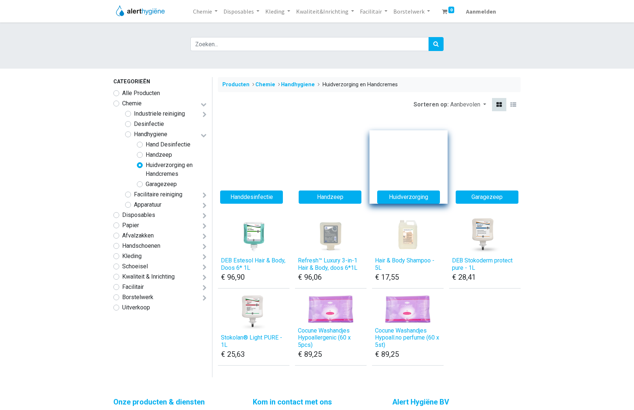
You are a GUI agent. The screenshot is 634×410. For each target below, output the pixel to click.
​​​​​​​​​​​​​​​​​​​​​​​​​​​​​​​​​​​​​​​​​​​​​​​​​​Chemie (132, 103)
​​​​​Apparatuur (147, 204)
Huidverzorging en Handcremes (169, 169)
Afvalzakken (138, 235)
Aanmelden (481, 11)
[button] (468, 104)
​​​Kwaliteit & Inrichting (148, 276)
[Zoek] (436, 44)
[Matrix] (499, 104)
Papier (130, 225)
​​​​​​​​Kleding (132, 256)
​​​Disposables (138, 214)
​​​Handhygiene (150, 134)
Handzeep (159, 154)
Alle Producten (141, 93)
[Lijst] (513, 104)
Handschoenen (141, 245)
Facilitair (133, 286)
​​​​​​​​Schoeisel (135, 266)
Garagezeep (161, 184)
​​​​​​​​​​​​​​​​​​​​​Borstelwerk (137, 297)
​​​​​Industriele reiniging (159, 113)
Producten (235, 84)
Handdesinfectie (251, 196)
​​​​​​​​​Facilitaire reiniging (158, 194)
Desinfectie (149, 123)
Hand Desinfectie (168, 144)
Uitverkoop (136, 307)
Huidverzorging (408, 196)
